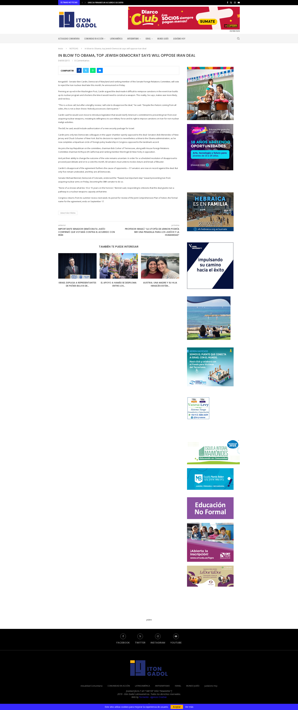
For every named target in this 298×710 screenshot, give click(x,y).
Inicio (60, 48)
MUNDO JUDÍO (163, 38)
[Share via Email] (100, 70)
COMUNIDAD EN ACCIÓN (93, 38)
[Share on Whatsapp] (93, 70)
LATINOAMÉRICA (116, 38)
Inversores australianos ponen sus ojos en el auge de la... (116, 2)
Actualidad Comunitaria (69, 38)
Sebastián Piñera (67, 213)
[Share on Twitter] (86, 70)
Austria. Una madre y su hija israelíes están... (160, 284)
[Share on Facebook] (79, 70)
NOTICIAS (74, 48)
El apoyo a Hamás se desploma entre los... (119, 284)
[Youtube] (239, 2)
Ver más (189, 707)
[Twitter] (231, 2)
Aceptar (177, 706)
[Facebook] (227, 2)
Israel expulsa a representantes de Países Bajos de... (77, 284)
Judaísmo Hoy (179, 38)
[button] (82, 2)
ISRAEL (148, 38)
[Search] (238, 38)
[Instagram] (235, 2)
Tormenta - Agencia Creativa (153, 697)
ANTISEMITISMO (133, 38)
